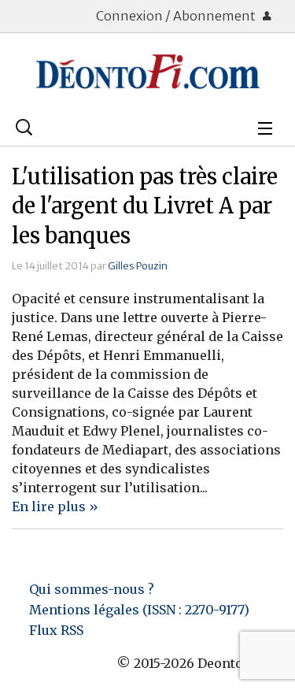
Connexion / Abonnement (177, 16)
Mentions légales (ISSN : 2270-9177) (139, 610)
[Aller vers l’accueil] (147, 72)
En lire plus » (55, 506)
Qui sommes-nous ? (91, 589)
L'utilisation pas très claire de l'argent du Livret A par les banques (145, 206)
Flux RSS (56, 630)
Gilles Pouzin (138, 265)
